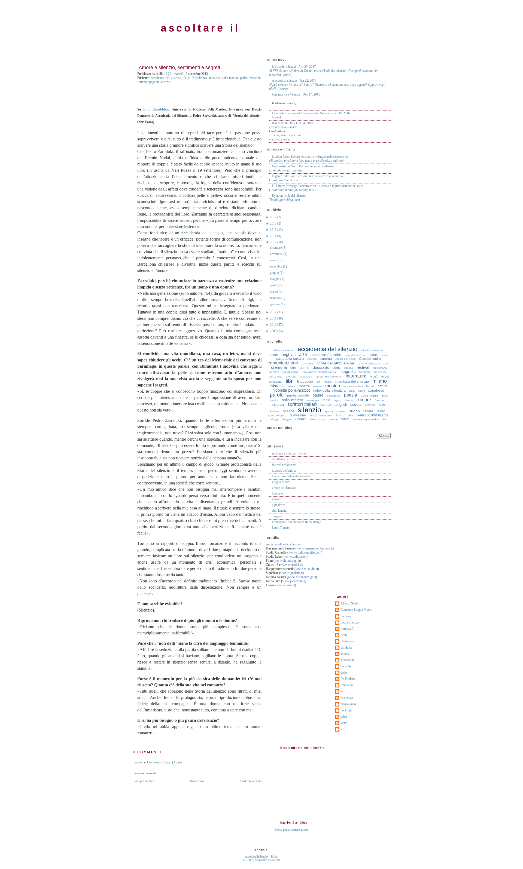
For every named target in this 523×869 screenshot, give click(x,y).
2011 (273, 318)
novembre (277, 254)
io (341, 691)
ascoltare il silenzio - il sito (289, 453)
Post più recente (143, 781)
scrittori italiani (302, 404)
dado (343, 672)
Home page (197, 781)
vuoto (345, 419)
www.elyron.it (285, 585)
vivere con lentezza (284, 488)
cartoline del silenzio (287, 544)
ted (342, 729)
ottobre (275, 260)
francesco (346, 685)
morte (291, 386)
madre (328, 381)
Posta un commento (144, 773)
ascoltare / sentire (326, 354)
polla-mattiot (292, 400)
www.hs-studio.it (307, 569)
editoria (348, 367)
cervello (312, 358)
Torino (339, 415)
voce (322, 419)
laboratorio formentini (329, 376)
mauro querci (348, 704)
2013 (273, 242)
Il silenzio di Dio (282, 123)
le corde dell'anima (284, 470)
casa (385, 355)
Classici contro (370, 359)
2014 (273, 236)
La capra (345, 616)
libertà (374, 376)
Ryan (275, 196)
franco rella (275, 376)
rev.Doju (346, 710)
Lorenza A (347, 629)
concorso (307, 363)
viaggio (286, 419)
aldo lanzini (279, 510)
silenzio (165, 82)
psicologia (312, 400)
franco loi (380, 371)
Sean (343, 635)
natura (382, 386)
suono (354, 411)
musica (332, 385)
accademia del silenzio (166, 78)
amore (273, 355)
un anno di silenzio (321, 166)
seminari (370, 404)
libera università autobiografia (291, 476)
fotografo (365, 371)
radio (326, 400)
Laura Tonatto (281, 528)
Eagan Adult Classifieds (287, 176)
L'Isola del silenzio (284, 67)
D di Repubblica (195, 78)
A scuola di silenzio (284, 80)
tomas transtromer (320, 415)
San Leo (380, 400)
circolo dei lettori (345, 358)
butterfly (345, 666)
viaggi (274, 419)
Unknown (347, 641)
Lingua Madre (281, 482)
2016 (273, 223)
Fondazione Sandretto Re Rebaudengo (296, 522)
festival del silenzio (284, 465)
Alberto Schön (349, 603)
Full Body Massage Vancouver (292, 186)
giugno (275, 273)
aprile (274, 285)
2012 (273, 312)
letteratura (356, 376)
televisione (298, 415)
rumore (364, 399)
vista (313, 419)
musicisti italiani (353, 386)
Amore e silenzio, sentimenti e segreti (179, 67)
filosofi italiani (290, 371)
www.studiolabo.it (295, 556)
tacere (368, 411)
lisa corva (346, 698)
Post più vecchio (251, 781)
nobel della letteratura (329, 390)
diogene (277, 516)
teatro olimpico (277, 415)
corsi (386, 363)
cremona (279, 367)
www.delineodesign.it (302, 577)
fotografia (347, 371)
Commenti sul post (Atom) (164, 762)
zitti (384, 419)
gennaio (275, 304)
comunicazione (282, 363)
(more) (287, 75)
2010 (273, 325)
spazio (329, 411)
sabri (343, 716)
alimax (344, 654)
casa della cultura (290, 359)
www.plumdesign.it (287, 561)
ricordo (349, 400)
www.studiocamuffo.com (304, 552)
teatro (381, 411)
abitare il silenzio (283, 350)
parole (277, 395)
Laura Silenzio (349, 622)
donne (304, 368)
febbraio (275, 298)
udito (350, 415)
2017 (273, 217)
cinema (326, 359)
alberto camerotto (372, 350)
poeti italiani (370, 395)
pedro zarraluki (250, 78)
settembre (276, 266)
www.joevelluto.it (293, 581)
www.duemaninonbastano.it (315, 548)
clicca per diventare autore (291, 829)
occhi (361, 390)
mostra (304, 386)
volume (333, 419)
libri (290, 381)
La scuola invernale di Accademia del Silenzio (301, 113)
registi (337, 400)
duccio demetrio (326, 367)
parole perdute (298, 395)
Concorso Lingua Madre (356, 610)
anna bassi (347, 660)
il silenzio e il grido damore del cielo (340, 186)
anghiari (289, 354)
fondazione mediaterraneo (319, 371)
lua (318, 381)
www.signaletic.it (291, 573)
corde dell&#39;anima (335, 363)
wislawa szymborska (365, 419)
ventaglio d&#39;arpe (372, 415)
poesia (350, 395)
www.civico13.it (291, 565)
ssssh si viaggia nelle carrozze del (326, 156)
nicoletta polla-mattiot (223, 78)
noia (352, 390)
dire (293, 368)
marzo (274, 291)
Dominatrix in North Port (288, 166)
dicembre (276, 248)
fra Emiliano (348, 679)
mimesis (277, 385)
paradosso (376, 390)
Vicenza (300, 419)
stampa (341, 411)
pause (317, 395)
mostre (317, 386)
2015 (273, 230)
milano (379, 381)
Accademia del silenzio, (202, 233)
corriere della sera (369, 363)
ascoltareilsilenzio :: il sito (261, 856)
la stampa (306, 376)
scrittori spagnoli (148, 82)
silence (288, 411)
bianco (374, 355)
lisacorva (277, 493)
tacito (343, 723)
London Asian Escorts (286, 156)
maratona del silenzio (352, 381)
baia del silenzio (355, 355)
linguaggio (305, 381)
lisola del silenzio (295, 196)
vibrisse (277, 499)
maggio (275, 279)
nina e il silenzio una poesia (325, 176)
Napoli (370, 386)
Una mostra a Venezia (286, 94)
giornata (291, 376)
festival (363, 367)
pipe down (278, 505)
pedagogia (333, 395)
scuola (355, 404)
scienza (278, 405)
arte (303, 354)
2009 (273, 331)
